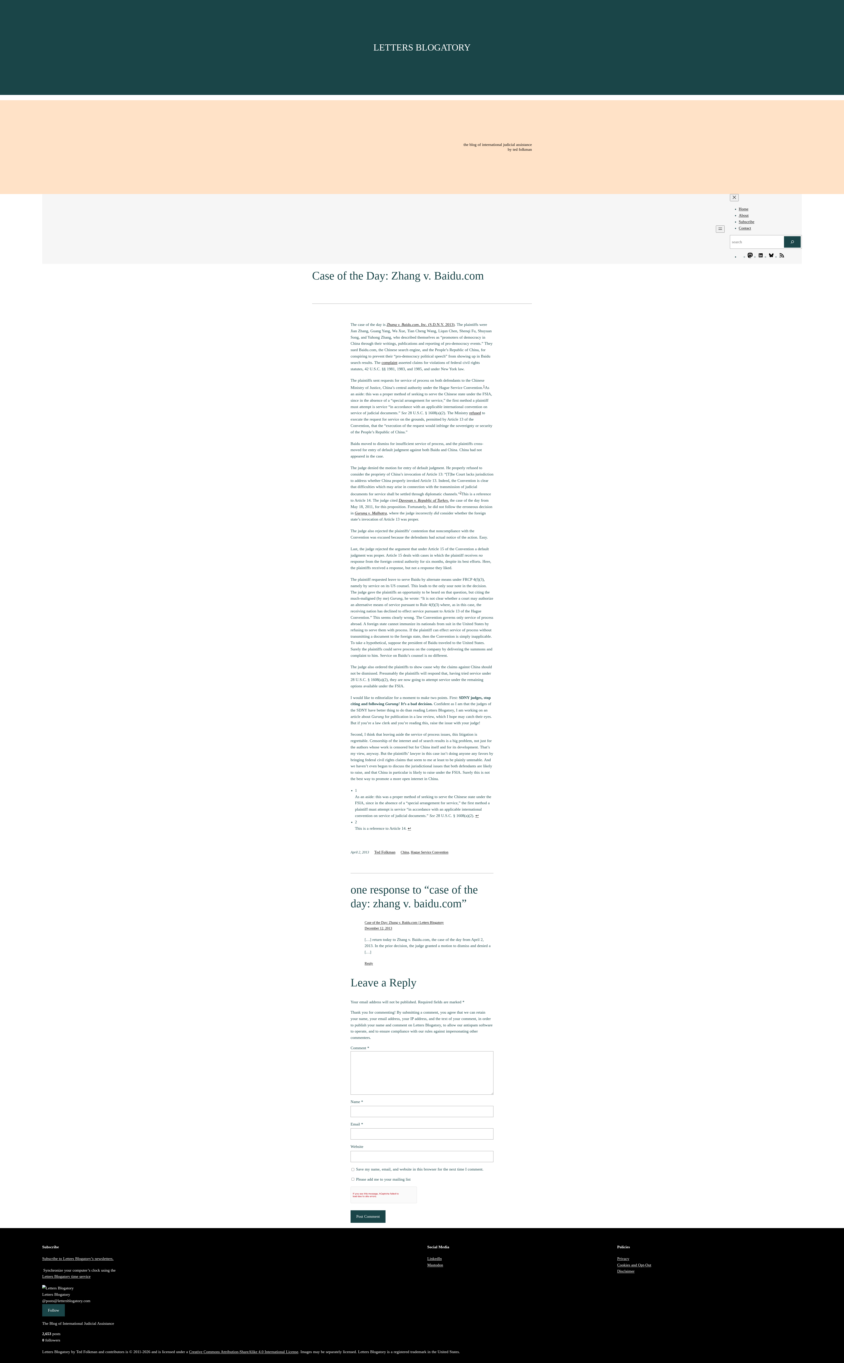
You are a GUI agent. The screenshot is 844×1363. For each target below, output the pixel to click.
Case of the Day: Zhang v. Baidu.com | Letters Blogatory (404, 922)
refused (475, 413)
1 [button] (484, 386)
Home (743, 209)
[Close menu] (734, 197)
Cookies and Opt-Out (634, 1265)
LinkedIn (434, 1258)
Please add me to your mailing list (383, 1179)
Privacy (623, 1258)
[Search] (792, 242)
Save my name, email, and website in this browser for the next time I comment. (420, 1169)
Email (357, 1124)
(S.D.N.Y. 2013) (421, 324)
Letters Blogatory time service (66, 1276)
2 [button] (461, 492)
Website (357, 1146)
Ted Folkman (384, 852)
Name (357, 1102)
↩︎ (477, 815)
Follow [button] (53, 1310)
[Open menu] (720, 229)
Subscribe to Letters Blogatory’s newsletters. (78, 1258)
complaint (389, 362)
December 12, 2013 (378, 928)
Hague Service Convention (429, 852)
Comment (360, 1048)
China (405, 852)
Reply (369, 963)
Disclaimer (626, 1271)
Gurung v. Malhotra (371, 513)
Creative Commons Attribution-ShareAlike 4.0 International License (243, 1352)
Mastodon (435, 1265)
